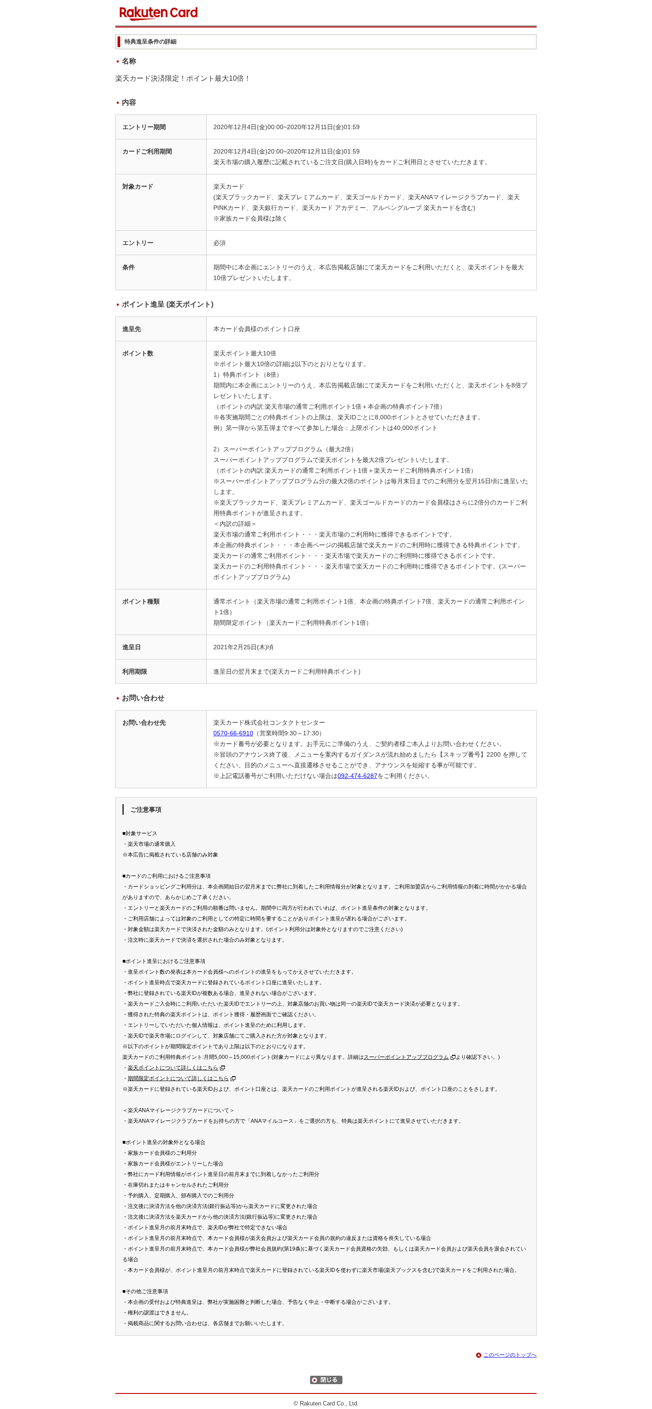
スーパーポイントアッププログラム (406, 1057)
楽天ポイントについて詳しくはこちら (173, 1068)
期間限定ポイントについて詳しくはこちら (178, 1078)
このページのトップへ (510, 1355)
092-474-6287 (357, 775)
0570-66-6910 (233, 733)
